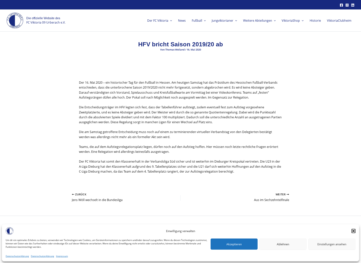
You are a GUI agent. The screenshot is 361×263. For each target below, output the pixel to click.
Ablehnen (283, 244)
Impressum (62, 256)
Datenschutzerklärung (17, 256)
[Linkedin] (352, 5)
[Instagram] (347, 5)
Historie (315, 20)
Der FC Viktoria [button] (157, 20)
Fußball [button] (197, 20)
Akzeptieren (234, 244)
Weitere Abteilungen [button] (257, 20)
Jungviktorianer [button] (222, 20)
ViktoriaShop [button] (291, 20)
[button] (353, 231)
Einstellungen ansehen (331, 244)
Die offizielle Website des (43, 18)
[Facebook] (341, 5)
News (182, 20)
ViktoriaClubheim (339, 20)
